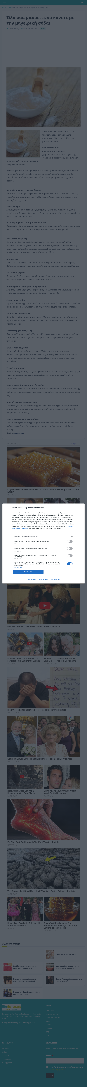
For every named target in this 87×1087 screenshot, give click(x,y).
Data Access (43, 579)
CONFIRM (28, 572)
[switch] (70, 541)
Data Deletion (31, 579)
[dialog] (43, 543)
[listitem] (43, 536)
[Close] (80, 508)
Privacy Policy (55, 579)
